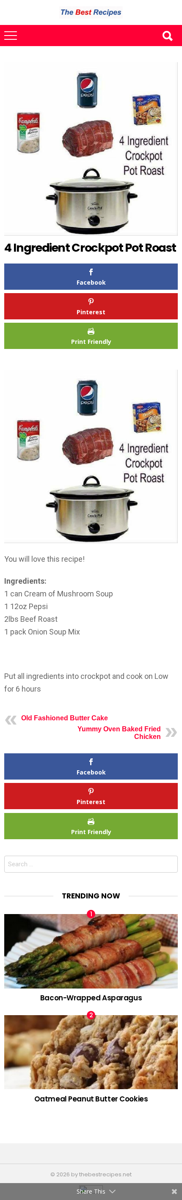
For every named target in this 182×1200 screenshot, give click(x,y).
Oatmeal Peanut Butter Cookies (91, 1099)
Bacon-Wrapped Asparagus (91, 998)
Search (167, 35)
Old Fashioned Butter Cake (64, 718)
